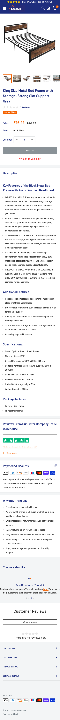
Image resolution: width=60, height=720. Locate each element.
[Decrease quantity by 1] (17, 140)
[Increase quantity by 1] (32, 140)
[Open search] (43, 8)
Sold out (30, 150)
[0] (55, 8)
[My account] (48, 8)
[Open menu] (4, 8)
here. (45, 589)
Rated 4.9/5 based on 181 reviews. (37, 2)
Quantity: (7, 139)
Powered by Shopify (11, 714)
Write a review (30, 622)
